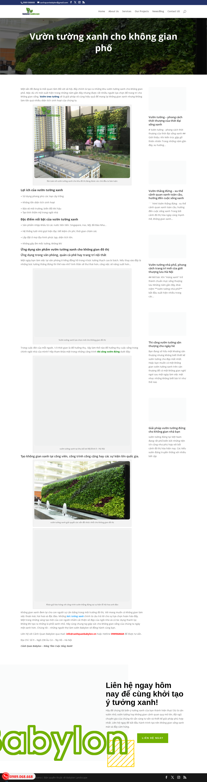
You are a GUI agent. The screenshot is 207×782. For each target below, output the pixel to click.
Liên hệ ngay (152, 738)
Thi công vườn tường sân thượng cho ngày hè (165, 344)
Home (101, 11)
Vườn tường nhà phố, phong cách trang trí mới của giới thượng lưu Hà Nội (167, 268)
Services (126, 11)
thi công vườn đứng (108, 351)
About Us (114, 11)
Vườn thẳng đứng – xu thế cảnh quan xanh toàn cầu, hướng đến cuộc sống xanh (166, 194)
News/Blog (158, 11)
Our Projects (142, 11)
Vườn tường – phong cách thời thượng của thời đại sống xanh (165, 120)
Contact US (174, 11)
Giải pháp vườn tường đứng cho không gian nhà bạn (167, 429)
